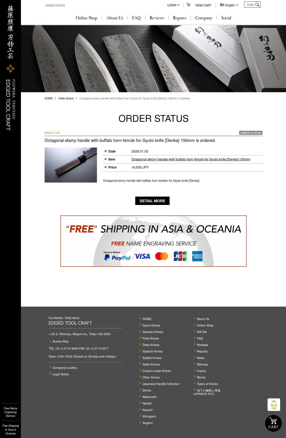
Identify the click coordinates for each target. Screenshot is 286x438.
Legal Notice (61, 374)
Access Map (61, 341)
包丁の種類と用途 (208, 390)
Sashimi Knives (153, 351)
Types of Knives (207, 384)
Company (203, 18)
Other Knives (151, 377)
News (200, 358)
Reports (179, 18)
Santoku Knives (153, 332)
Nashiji (147, 403)
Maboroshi (150, 397)
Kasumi (147, 410)
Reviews (157, 18)
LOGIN (171, 5)
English (230, 5)
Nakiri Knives (151, 364)
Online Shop (86, 18)
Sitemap (202, 364)
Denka (147, 390)
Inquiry (201, 371)
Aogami (148, 423)
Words (201, 377)
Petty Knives (151, 338)
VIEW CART (203, 5)
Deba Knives (151, 345)
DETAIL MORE (152, 200)
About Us (114, 18)
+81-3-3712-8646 (66, 348)
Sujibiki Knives (152, 358)
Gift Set (202, 332)
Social (226, 18)
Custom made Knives (157, 371)
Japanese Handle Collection (161, 384)
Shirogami (149, 416)
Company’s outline (65, 367)
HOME (49, 98)
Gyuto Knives (151, 325)
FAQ (136, 18)
